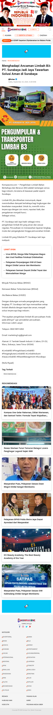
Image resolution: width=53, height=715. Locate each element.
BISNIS (4, 641)
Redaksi (5, 696)
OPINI (4, 665)
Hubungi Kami (7, 700)
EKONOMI (5, 649)
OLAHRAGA (30, 661)
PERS (4, 678)
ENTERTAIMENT (32, 649)
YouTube (30, 630)
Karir (28, 700)
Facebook (19, 630)
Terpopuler (6, 40)
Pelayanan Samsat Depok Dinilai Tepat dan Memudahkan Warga (26, 272)
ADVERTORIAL (7, 637)
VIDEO (29, 690)
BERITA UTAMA (25, 36)
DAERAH (43, 36)
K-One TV (33, 29)
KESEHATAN (31, 657)
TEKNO (29, 686)
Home (4, 61)
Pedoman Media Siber (34, 704)
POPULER (30, 682)
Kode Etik (5, 704)
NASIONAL (5, 661)
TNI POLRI (5, 690)
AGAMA (8, 36)
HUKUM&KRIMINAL (33, 653)
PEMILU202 (6, 670)
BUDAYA (5, 645)
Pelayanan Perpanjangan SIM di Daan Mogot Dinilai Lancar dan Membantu (23, 264)
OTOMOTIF (30, 665)
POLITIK (4, 682)
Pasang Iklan (31, 696)
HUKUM (5, 653)
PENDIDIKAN (6, 674)
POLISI (29, 678)
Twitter (26, 630)
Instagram (23, 630)
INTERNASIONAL (7, 657)
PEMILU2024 (31, 670)
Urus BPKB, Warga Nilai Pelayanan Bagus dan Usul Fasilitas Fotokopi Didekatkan (25, 255)
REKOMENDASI (10, 374)
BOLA (28, 641)
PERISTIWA (30, 674)
